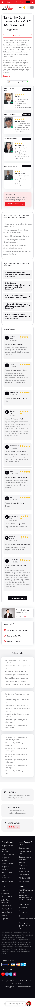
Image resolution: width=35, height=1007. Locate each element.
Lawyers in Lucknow (5, 868)
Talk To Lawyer (6, 897)
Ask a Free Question (5, 901)
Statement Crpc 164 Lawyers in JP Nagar (17, 772)
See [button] (6, 76)
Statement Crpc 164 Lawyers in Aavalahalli (16, 744)
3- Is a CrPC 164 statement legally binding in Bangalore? (16, 296)
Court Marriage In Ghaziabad (25, 858)
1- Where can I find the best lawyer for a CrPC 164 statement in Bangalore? (17, 274)
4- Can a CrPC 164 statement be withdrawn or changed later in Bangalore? (16, 306)
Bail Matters (23, 868)
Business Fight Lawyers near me (16, 675)
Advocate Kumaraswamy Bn (10, 166)
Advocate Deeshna (11, 139)
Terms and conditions (24, 987)
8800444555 (25, 907)
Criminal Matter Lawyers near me (16, 678)
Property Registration (23, 864)
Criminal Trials (24, 875)
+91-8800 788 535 (17, 630)
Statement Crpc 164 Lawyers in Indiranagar (16, 761)
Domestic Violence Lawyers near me (17, 684)
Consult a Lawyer (23, 610)
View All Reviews (16, 598)
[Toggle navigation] (20, 7)
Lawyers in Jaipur (7, 881)
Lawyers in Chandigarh (5, 877)
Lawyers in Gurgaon (5, 859)
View (28, 2)
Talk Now (12, 827)
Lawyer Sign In (6, 912)
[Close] (32, 2)
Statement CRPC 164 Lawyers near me (17, 667)
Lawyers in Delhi (7, 846)
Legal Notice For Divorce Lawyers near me (17, 715)
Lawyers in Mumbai (8, 854)
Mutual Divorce (24, 871)
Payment (4, 919)
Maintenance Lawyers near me (15, 681)
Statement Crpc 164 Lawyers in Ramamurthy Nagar (16, 739)
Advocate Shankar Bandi (10, 89)
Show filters (18, 36)
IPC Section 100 (24, 878)
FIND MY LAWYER (14, 204)
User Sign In (5, 915)
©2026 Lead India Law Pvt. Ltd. (20, 981)
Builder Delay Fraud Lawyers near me (17, 695)
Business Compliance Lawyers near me (17, 701)
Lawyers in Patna (7, 872)
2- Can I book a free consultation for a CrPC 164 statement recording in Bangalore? (15, 286)
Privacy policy (9, 987)
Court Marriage (24, 848)
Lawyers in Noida (7, 863)
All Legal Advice (24, 881)
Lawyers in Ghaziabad (5, 850)
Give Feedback (6, 909)
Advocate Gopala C (11, 114)
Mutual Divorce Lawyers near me (16, 705)
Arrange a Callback (13, 641)
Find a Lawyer (6, 905)
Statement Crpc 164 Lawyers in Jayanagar (16, 767)
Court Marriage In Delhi (25, 853)
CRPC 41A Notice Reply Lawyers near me (16, 661)
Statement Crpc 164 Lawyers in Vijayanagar (16, 721)
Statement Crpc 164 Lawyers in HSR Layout (16, 727)
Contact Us (5, 893)
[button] (28, 7)
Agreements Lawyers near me (15, 671)
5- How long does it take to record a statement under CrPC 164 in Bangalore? (16, 316)
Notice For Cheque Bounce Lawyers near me (17, 710)
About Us (4, 890)
